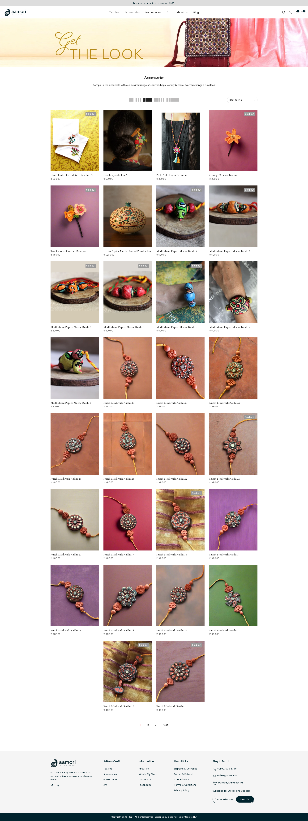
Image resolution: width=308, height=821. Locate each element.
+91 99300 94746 (227, 768)
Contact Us (145, 779)
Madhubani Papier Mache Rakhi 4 (123, 327)
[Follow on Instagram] (58, 786)
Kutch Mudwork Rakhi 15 (118, 630)
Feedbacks (145, 785)
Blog (196, 12)
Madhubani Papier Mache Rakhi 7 (176, 251)
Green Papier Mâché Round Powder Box (127, 251)
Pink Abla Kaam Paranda (171, 175)
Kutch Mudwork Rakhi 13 (224, 630)
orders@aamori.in (227, 775)
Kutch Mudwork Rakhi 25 (224, 402)
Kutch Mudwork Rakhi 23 (118, 478)
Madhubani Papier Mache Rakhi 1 (71, 402)
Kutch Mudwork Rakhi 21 (224, 478)
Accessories (132, 12)
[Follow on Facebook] (52, 786)
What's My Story (148, 774)
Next (165, 724)
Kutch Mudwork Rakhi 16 (66, 630)
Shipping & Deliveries (185, 768)
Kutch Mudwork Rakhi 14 (171, 630)
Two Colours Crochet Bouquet (68, 251)
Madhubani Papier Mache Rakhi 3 (176, 327)
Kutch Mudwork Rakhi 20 (66, 554)
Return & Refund (183, 774)
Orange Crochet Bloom (223, 175)
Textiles (114, 12)
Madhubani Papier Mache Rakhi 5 (71, 327)
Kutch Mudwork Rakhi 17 (224, 554)
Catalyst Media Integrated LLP (182, 817)
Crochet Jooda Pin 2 (115, 175)
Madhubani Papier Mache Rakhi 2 (229, 327)
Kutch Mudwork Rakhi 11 (171, 706)
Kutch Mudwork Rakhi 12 (118, 706)
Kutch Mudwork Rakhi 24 (66, 478)
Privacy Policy (181, 790)
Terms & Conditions (185, 785)
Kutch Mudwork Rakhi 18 (171, 554)
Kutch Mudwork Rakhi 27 (118, 402)
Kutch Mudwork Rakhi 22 (171, 478)
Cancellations (181, 779)
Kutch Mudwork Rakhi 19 (118, 554)
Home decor (153, 12)
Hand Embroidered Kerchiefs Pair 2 (72, 175)
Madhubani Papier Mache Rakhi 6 (229, 251)
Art (169, 12)
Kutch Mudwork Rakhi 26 (171, 402)
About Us (182, 12)
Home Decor (110, 779)
